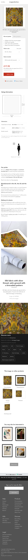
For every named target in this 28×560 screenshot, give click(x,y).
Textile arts (4, 356)
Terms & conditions (7, 534)
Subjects (17, 520)
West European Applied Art (8, 359)
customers (17, 196)
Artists (16, 522)
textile (23, 353)
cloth (12, 346)
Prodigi (8, 550)
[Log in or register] (24, 2)
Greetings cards (18, 510)
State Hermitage (15, 353)
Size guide (19, 48)
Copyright (4, 542)
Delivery (3, 208)
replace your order (13, 214)
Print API (3, 550)
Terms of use (5, 538)
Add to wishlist (9, 81)
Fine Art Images (19, 346)
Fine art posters (18, 501)
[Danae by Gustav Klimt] (21, 452)
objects (14, 349)
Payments (4, 506)
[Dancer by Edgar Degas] (7, 450)
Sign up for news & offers (14, 485)
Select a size (12, 48)
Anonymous (14, 32)
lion (9, 349)
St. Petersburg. (5, 353)
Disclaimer (5, 544)
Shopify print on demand (6, 555)
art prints (17, 45)
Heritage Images (16, 340)
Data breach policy (6, 540)
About (3, 503)
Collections (17, 524)
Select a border (7, 57)
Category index (18, 526)
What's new (17, 512)
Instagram (17, 528)
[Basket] (26, 2)
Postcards (17, 508)
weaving (12, 356)
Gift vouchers (5, 518)
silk (20, 349)
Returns (4, 510)
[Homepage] (14, 2)
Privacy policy (5, 536)
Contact (4, 501)
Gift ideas (4, 520)
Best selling (17, 518)
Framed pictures (19, 503)
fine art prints (14, 180)
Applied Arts (5, 346)
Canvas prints (18, 505)
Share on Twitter (19, 81)
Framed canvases (19, 506)
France (3, 349)
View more (14, 464)
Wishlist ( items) (6, 522)
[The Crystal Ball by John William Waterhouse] (21, 434)
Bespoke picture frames (12, 552)
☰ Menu (3, 2)
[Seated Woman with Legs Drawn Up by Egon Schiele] (7, 434)
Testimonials (5, 505)
